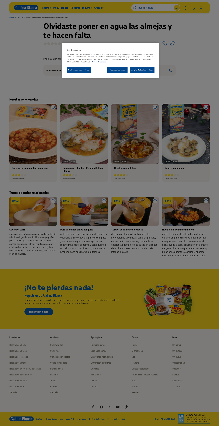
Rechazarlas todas (117, 70)
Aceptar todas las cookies (142, 70)
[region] (110, 60)
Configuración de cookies (78, 70)
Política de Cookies (99, 62)
